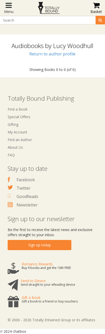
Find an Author (20, 139)
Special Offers (19, 116)
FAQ (11, 155)
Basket (96, 11)
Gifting (13, 124)
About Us (15, 147)
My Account (17, 132)
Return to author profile (52, 54)
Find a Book (18, 109)
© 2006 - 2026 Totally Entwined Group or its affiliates (51, 319)
